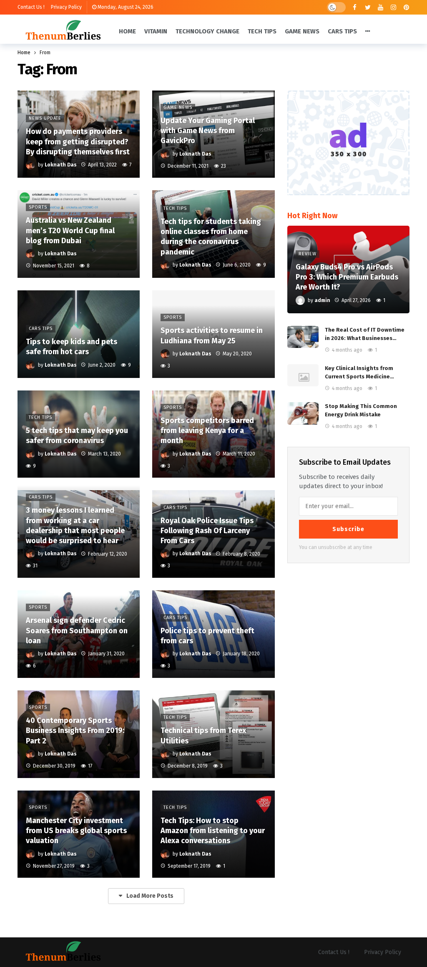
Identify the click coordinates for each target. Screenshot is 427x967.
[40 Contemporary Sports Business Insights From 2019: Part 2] (79, 734)
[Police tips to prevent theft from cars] (213, 634)
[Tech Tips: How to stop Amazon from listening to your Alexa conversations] (213, 834)
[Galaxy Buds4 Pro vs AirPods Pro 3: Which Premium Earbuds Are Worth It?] (348, 269)
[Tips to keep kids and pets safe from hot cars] (79, 334)
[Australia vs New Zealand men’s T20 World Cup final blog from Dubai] (79, 234)
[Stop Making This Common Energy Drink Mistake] (303, 413)
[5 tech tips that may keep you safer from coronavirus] (79, 434)
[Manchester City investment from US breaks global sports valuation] (79, 834)
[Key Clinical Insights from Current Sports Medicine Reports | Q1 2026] (303, 375)
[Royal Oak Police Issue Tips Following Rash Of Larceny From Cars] (213, 534)
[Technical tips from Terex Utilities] (213, 734)
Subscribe (348, 529)
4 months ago (347, 350)
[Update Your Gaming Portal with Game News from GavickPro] (213, 134)
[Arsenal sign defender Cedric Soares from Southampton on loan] (79, 634)
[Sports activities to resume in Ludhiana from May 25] (213, 334)
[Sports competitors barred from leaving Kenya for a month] (213, 434)
